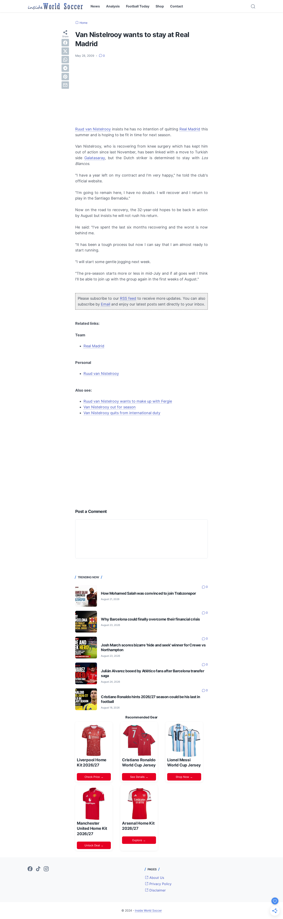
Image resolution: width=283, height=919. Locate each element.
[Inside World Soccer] (55, 6)
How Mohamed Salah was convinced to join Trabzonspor (148, 593)
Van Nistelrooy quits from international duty (121, 413)
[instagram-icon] (46, 869)
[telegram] (65, 68)
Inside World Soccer (148, 910)
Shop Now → (184, 776)
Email (105, 304)
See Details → (139, 776)
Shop (160, 6)
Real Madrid (189, 129)
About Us (156, 878)
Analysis (113, 6)
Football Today (137, 6)
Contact (176, 6)
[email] (65, 85)
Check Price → (94, 776)
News (95, 6)
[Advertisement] (141, 92)
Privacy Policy (160, 884)
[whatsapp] (65, 59)
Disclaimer (157, 890)
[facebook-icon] (30, 869)
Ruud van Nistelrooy (93, 129)
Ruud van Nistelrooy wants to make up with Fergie (127, 401)
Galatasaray (94, 158)
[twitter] (65, 51)
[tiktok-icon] (38, 869)
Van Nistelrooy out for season (109, 407)
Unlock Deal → (94, 845)
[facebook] (65, 42)
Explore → (139, 840)
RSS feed (128, 298)
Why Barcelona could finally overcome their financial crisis (150, 619)
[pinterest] (65, 76)
